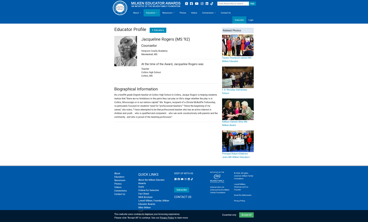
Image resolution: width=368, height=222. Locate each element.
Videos (194, 13)
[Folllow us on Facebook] (191, 3)
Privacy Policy (239, 201)
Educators (150, 13)
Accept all (246, 215)
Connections (207, 13)
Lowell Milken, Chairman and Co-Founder (241, 187)
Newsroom (167, 13)
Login (251, 20)
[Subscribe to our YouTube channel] (197, 3)
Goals (141, 186)
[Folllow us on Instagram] (202, 3)
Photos (183, 13)
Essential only (229, 215)
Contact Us (226, 13)
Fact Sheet (143, 193)
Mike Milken (144, 207)
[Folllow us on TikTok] (212, 3)
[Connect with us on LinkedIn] (207, 3)
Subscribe (239, 20)
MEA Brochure (145, 197)
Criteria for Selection (148, 190)
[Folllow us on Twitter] (186, 3)
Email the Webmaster (242, 195)
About (136, 13)
